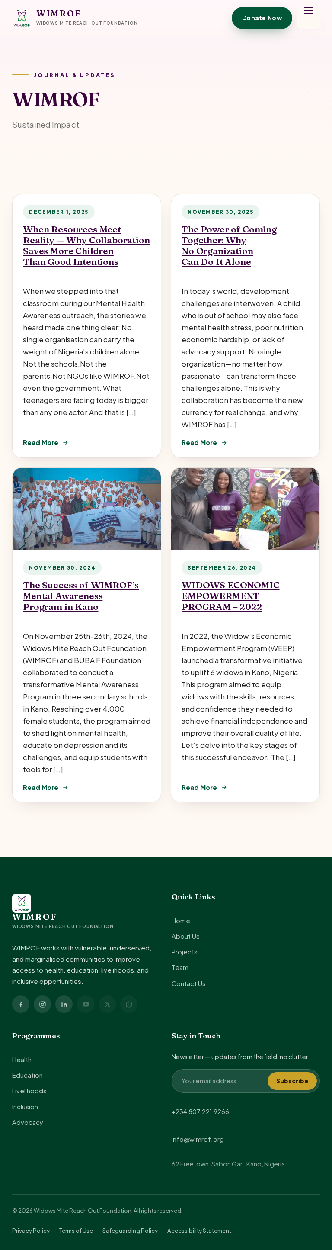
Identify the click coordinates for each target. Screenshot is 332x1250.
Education (27, 1075)
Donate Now (262, 18)
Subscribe (292, 1081)
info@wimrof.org (198, 1139)
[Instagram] (42, 1004)
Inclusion (25, 1107)
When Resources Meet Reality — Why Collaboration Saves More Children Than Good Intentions (86, 245)
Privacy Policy (31, 1230)
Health (22, 1059)
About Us (186, 936)
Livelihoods (29, 1091)
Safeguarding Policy (130, 1230)
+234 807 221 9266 (200, 1111)
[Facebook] (20, 1004)
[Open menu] (308, 18)
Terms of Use (76, 1230)
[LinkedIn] (64, 1004)
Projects (185, 952)
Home (181, 921)
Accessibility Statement (199, 1230)
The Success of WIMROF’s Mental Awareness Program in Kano (81, 596)
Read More (40, 442)
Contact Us (189, 983)
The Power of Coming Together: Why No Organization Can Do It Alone (229, 245)
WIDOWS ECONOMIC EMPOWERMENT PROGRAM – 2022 (231, 596)
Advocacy (27, 1122)
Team (180, 967)
